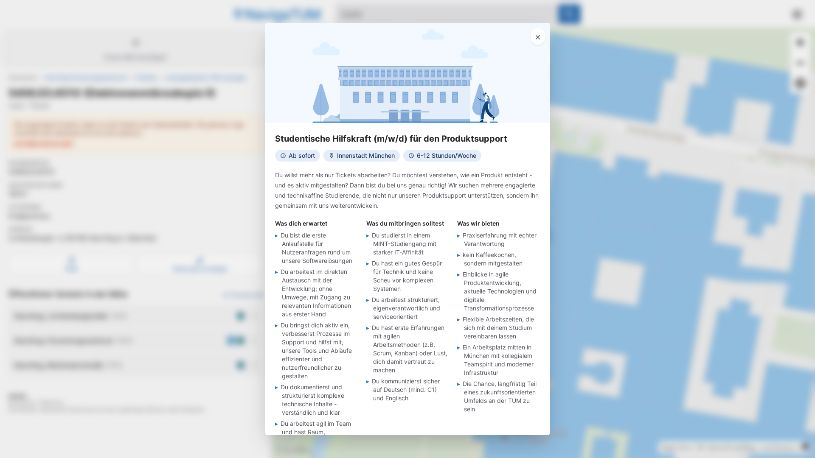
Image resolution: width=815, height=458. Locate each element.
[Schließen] (538, 36)
